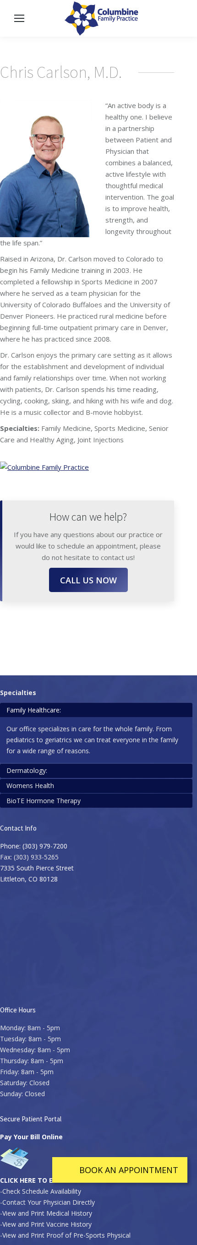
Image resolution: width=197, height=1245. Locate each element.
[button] (119, 1170)
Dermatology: (26, 770)
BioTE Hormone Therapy (43, 800)
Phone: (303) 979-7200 (33, 846)
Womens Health (30, 785)
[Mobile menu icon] (19, 18)
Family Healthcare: (33, 710)
